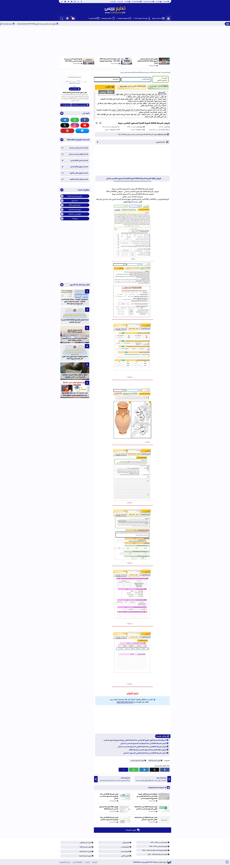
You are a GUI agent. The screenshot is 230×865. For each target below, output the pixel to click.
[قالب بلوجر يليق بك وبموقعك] (169, 862)
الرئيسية (165, 1)
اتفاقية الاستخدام (136, 1)
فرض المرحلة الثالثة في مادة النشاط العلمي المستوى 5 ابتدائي (144, 753)
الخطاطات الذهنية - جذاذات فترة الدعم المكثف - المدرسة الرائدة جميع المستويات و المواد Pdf (75, 301)
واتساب (112, 1)
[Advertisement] (115, 41)
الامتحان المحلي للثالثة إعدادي (79, 160)
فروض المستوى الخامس (137, 760)
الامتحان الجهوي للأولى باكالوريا (79, 173)
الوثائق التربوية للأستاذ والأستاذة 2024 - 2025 (154, 850)
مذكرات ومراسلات (106, 18)
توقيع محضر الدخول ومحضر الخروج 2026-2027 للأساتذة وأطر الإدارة (70, 24)
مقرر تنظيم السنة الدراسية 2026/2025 (75, 92)
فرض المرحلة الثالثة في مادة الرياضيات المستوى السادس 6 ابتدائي (143, 743)
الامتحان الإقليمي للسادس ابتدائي (78, 154)
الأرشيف (126, 1)
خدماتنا (119, 1)
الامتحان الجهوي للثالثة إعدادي (79, 166)
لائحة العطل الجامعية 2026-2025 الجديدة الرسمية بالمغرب (75, 321)
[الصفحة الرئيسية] (168, 18)
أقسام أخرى (93, 18)
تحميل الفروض (132, 693)
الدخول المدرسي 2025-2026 (79, 105)
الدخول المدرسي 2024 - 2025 (159, 842)
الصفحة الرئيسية (166, 72)
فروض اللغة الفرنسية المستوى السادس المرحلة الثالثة (147, 750)
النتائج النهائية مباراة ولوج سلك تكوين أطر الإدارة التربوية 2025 (75, 357)
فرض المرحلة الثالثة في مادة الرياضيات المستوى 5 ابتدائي (109, 818)
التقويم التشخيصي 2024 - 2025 (158, 846)
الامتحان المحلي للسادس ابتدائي (78, 148)
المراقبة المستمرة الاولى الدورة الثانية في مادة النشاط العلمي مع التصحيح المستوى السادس (135, 740)
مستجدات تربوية (157, 18)
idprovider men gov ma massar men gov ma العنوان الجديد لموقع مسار (75, 394)
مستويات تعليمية (123, 18)
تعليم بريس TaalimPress (141, 862)
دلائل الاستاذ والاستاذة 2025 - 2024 (157, 854)
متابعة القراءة (66, 105)
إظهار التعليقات (130, 830)
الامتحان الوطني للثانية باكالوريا (79, 179)
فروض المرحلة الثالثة (155, 72)
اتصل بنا (158, 1)
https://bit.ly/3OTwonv (125, 702)
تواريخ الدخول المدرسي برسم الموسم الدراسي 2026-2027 (73, 60)
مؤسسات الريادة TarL (141, 18)
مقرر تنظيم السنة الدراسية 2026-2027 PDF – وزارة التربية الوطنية (28, 24)
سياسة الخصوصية (147, 1)
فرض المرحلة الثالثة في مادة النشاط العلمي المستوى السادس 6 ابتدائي (142, 746)
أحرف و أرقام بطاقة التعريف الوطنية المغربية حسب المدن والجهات (74, 376)
